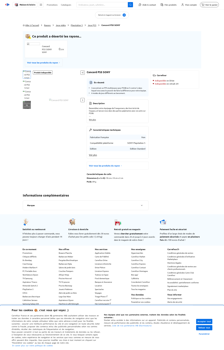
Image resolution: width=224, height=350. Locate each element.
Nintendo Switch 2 (30, 285)
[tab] (27, 75)
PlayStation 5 (28, 289)
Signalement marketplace (177, 286)
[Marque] (141, 205)
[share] (82, 73)
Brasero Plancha (65, 253)
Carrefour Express (138, 264)
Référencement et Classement (179, 279)
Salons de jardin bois (67, 267)
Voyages (98, 293)
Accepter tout (204, 321)
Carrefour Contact (138, 267)
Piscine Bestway (65, 285)
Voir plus (92, 119)
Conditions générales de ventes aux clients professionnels (181, 267)
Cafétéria (135, 278)
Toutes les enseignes (139, 285)
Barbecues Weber (66, 256)
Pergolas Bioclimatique (68, 260)
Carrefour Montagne (139, 271)
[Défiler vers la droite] (82, 100)
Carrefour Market (138, 256)
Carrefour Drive (101, 260)
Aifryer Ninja (64, 275)
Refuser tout (204, 327)
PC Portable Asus (30, 271)
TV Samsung (27, 278)
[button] (41, 4)
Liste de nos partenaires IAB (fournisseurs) (131, 325)
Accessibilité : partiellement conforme (183, 282)
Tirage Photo (100, 296)
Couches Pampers (66, 271)
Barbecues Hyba (65, 264)
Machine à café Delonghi (69, 304)
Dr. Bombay (27, 260)
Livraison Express (102, 271)
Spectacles (99, 289)
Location (98, 285)
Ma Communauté (102, 304)
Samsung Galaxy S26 (31, 304)
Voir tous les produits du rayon (42, 62)
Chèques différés (30, 256)
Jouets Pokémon (65, 289)
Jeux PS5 (92, 25)
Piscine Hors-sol (65, 278)
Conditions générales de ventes (180, 253)
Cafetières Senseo (30, 300)
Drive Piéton (100, 267)
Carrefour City (137, 260)
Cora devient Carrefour (140, 282)
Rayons (47, 25)
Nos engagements (174, 298)
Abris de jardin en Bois (68, 293)
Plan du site (172, 290)
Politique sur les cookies (141, 298)
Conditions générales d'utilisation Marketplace (181, 257)
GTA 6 (25, 293)
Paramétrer (204, 334)
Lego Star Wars (65, 296)
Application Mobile (102, 253)
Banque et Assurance (103, 282)
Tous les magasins (138, 289)
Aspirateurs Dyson (66, 300)
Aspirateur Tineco (30, 282)
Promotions (27, 253)
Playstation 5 (77, 25)
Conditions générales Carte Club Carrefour (180, 273)
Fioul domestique (102, 278)
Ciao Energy (27, 264)
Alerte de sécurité (174, 302)
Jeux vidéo (61, 25)
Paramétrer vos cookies (140, 302)
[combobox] (104, 4)
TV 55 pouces (64, 282)
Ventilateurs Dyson (30, 275)
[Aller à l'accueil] (7, 4)
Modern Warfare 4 (30, 267)
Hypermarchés (137, 253)
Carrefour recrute (102, 300)
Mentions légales (174, 263)
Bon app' (134, 275)
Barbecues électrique (31, 296)
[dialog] (112, 327)
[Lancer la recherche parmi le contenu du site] (130, 4)
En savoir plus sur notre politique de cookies (32, 345)
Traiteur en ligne (101, 275)
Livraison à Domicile (103, 264)
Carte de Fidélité (102, 256)
